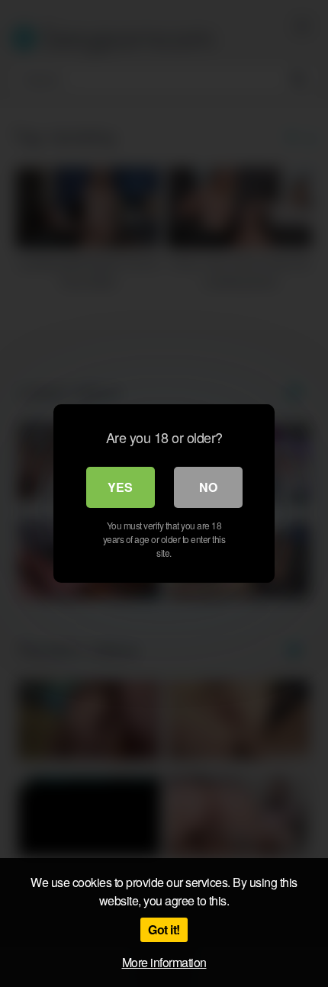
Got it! (164, 929)
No (208, 487)
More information (164, 962)
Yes (120, 487)
